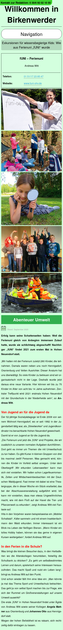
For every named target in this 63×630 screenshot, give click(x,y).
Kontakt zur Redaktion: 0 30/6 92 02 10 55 (26, 2)
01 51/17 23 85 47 (33, 76)
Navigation (32, 34)
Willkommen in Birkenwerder (32, 14)
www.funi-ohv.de (33, 83)
